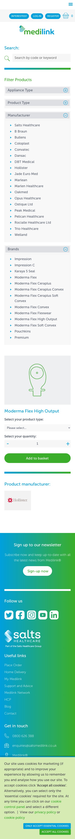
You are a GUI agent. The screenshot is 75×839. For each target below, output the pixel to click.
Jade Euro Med (26, 174)
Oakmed (21, 192)
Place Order (13, 665)
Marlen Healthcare (29, 186)
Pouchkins (23, 331)
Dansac (20, 155)
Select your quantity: (20, 436)
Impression (23, 259)
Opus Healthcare (28, 198)
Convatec (22, 149)
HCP (7, 699)
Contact (10, 713)
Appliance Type (20, 90)
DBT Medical (24, 162)
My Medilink (13, 679)
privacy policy (45, 812)
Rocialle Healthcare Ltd (33, 222)
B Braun (21, 131)
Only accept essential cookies (47, 826)
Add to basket (37, 458)
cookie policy (14, 817)
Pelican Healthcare (29, 216)
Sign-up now (37, 571)
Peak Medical (25, 210)
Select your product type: (24, 419)
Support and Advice (18, 686)
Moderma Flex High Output (36, 319)
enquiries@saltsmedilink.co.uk (34, 745)
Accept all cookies (55, 831)
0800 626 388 (23, 736)
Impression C (25, 265)
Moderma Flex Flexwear (33, 313)
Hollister (21, 168)
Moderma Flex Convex (32, 307)
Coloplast (22, 143)
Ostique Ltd (24, 204)
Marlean (21, 180)
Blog (7, 706)
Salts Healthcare (27, 125)
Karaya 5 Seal (25, 271)
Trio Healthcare (26, 229)
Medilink (36, 30)
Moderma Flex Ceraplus (33, 283)
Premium (22, 337)
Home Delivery (15, 672)
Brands (13, 249)
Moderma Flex (26, 277)
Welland (21, 235)
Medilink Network (17, 692)
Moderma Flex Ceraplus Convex (39, 289)
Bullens (20, 137)
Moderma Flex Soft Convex (35, 325)
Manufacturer (19, 115)
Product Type (19, 103)
